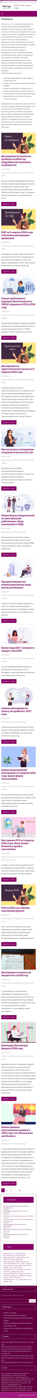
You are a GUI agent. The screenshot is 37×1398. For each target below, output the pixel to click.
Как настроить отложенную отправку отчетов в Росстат (17, 451)
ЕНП (9, 1259)
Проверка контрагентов (10, 1275)
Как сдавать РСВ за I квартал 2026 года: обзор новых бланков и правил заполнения (17, 845)
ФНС (30, 1279)
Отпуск (29, 1269)
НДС (10, 1267)
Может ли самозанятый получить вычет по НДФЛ (18, 1216)
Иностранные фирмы (9, 1263)
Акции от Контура (10, 1313)
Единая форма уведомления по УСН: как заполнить (17, 1346)
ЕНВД (5, 1259)
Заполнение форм (8, 1261)
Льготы (25, 1265)
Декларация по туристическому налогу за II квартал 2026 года (17, 369)
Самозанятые (17, 1277)
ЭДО (10, 1281)
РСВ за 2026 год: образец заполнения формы (15, 909)
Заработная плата (20, 1261)
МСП (29, 1265)
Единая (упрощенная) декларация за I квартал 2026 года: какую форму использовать (18, 774)
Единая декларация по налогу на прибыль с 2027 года (16, 711)
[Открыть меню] (1, 2)
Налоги (20, 1267)
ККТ (18, 1263)
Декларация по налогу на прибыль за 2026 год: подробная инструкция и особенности (16, 160)
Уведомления (23, 1279)
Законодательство (17, 1259)
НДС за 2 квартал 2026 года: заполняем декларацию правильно (17, 235)
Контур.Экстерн (8, 1265)
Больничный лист (20, 1253)
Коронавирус (18, 1265)
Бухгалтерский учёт (9, 1255)
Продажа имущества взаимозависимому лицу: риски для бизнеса (16, 584)
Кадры (22, 1263)
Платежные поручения (10, 1273)
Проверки (22, 1275)
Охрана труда (15, 1271)
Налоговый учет (21, 1269)
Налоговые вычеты (9, 1269)
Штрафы (5, 1281)
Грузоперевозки (20, 1257)
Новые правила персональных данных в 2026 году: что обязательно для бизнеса (17, 1131)
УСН (17, 1279)
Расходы (28, 1275)
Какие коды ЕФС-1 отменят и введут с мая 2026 (18, 649)
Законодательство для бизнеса (13, 532)
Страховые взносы (9, 1279)
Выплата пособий (8, 1257)
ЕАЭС (27, 1257)
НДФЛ (15, 1267)
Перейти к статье (9, 204)
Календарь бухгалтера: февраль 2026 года (14, 1047)
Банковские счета (8, 1253)
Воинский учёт (21, 1255)
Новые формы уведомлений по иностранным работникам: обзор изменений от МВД (17, 520)
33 (20, 1190)
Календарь (28, 1263)
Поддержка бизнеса (24, 1273)
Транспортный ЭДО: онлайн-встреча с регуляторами (17, 1355)
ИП (28, 1261)
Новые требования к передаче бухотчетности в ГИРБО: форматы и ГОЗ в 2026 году (18, 303)
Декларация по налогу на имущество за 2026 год (16, 974)
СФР (10, 1277)
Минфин (5, 1267)
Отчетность (6, 1271)
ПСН (22, 1271)
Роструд (5, 1277)
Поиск (32, 1301)
